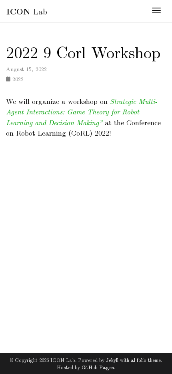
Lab (26, 11)
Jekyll (112, 359)
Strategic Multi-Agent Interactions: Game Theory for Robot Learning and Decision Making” (81, 111)
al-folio (138, 359)
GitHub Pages (98, 367)
